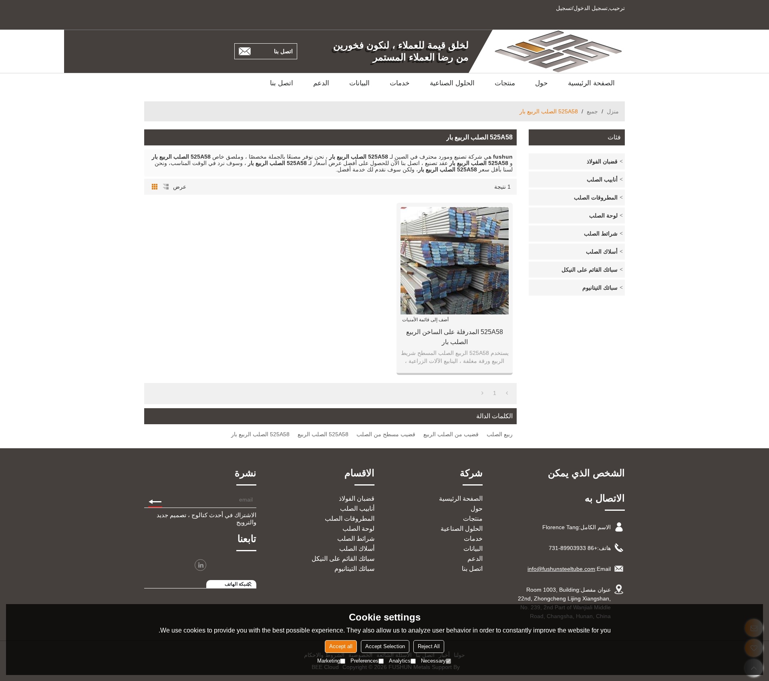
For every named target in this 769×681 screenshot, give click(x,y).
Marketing (328, 661)
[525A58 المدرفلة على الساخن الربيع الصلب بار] (455, 261)
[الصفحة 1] (507, 393)
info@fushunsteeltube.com (561, 569)
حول (541, 83)
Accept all (340, 646)
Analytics (400, 661)
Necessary (433, 661)
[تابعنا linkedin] (200, 565)
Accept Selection (385, 646)
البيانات (359, 83)
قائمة (166, 187)
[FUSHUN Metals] (559, 51)
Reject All (429, 646)
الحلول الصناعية (452, 83)
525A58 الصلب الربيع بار (260, 434)
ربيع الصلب (500, 434)
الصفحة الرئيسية (591, 83)
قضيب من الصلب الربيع (451, 434)
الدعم (321, 83)
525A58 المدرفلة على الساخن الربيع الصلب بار (454, 336)
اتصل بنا (283, 51)
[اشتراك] (155, 500)
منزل (613, 111)
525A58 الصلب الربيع (323, 434)
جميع (592, 111)
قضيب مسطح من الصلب (385, 434)
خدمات (400, 83)
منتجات (505, 83)
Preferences (364, 661)
